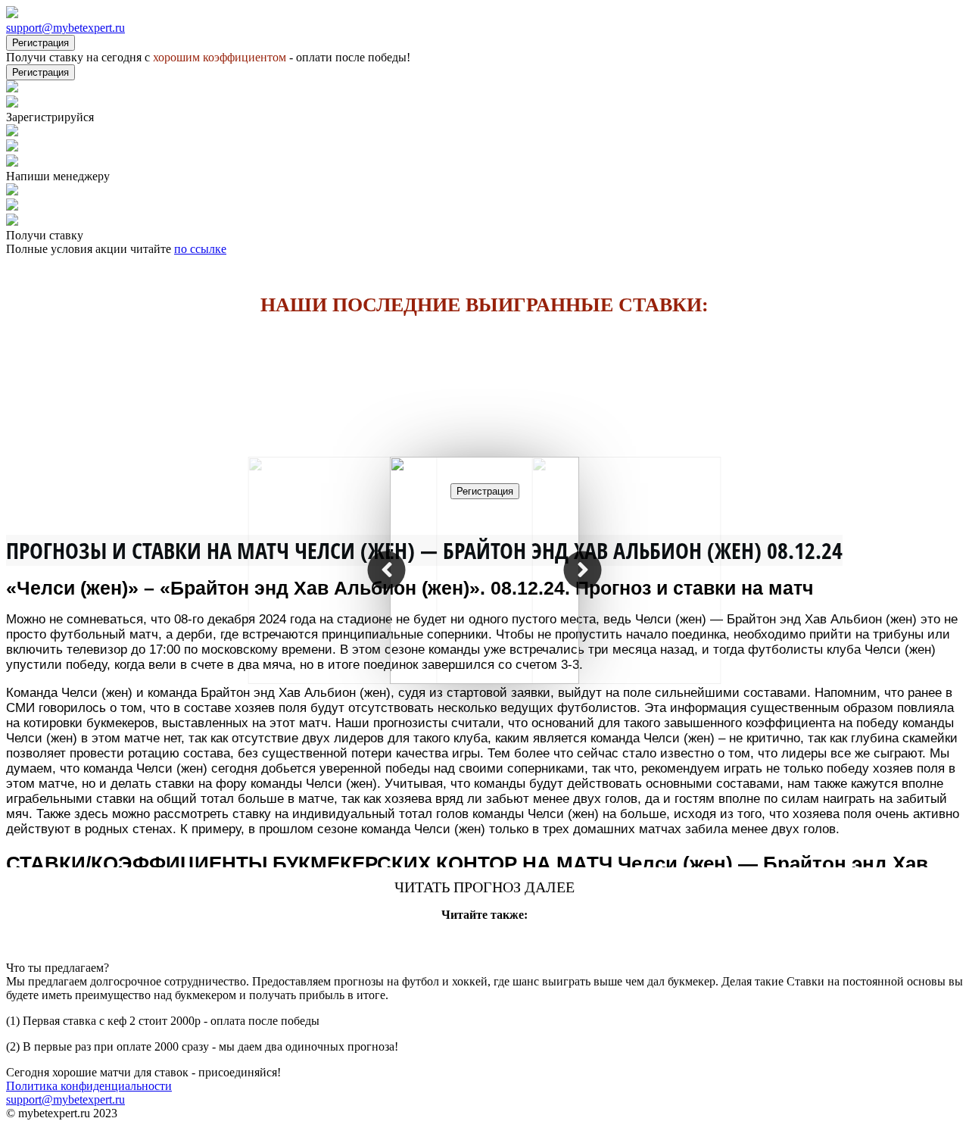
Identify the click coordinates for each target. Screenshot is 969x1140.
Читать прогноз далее (484, 887)
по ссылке (200, 248)
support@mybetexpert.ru (65, 27)
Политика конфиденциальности (89, 1085)
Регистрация (40, 42)
